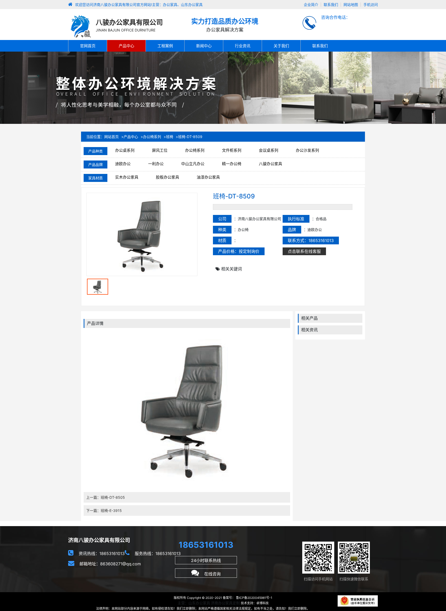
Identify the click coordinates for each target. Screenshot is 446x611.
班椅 (169, 136)
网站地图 (351, 4)
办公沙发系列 (307, 150)
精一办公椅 (231, 163)
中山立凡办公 (192, 163)
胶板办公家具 (167, 177)
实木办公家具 (126, 177)
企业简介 (311, 4)
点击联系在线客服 (304, 251)
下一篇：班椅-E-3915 (104, 510)
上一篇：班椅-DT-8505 (105, 497)
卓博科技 (262, 603)
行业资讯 (242, 45)
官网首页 (87, 45)
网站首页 (111, 136)
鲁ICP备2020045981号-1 (253, 598)
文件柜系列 (231, 150)
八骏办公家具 (270, 163)
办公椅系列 (152, 136)
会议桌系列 (268, 150)
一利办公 (156, 163)
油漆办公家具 (208, 177)
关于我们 (281, 45)
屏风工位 (160, 150)
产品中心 (126, 45)
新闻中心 (204, 45)
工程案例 (165, 45)
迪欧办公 (123, 163)
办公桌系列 (124, 150)
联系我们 (331, 4)
